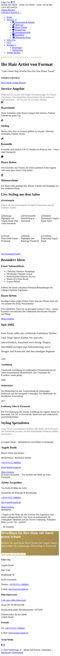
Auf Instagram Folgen (11, 254)
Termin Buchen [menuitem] (13, 52)
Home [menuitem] (9, 17)
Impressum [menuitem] (17, 47)
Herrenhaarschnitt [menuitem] (22, 32)
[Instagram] (14, 2)
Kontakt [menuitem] (10, 45)
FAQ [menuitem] (9, 42)
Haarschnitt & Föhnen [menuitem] (25, 22)
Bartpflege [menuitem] (19, 35)
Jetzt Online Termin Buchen (13, 83)
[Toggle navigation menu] (21, 13)
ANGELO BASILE (10, 12)
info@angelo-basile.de (11, 467)
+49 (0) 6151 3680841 (11, 462)
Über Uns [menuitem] (11, 40)
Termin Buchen (8, 10)
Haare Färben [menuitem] (21, 27)
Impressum (6, 652)
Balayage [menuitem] (19, 25)
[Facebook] (12, 2)
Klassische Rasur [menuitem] (23, 37)
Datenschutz (17, 652)
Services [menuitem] (11, 20)
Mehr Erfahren (7, 319)
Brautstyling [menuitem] (20, 30)
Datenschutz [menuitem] (17, 50)
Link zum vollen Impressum (13, 600)
